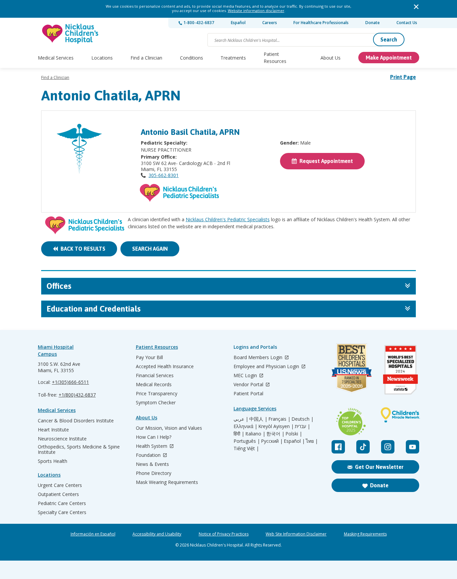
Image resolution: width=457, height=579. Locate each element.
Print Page (403, 77)
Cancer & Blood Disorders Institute (76, 420)
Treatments (233, 58)
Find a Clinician (146, 58)
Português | (247, 441)
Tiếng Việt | (246, 448)
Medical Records (154, 384)
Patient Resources (275, 57)
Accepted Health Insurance (165, 366)
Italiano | (255, 433)
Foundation (149, 455)
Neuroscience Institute (62, 438)
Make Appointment (389, 58)
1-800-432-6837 (198, 22)
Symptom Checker (156, 402)
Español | (294, 441)
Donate (372, 22)
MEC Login (246, 376)
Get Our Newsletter (379, 467)
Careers (269, 22)
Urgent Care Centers (60, 485)
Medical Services (56, 58)
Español (238, 22)
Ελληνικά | (245, 426)
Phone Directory (153, 473)
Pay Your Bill (149, 357)
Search (388, 39)
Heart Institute (53, 429)
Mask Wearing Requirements (167, 482)
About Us (331, 58)
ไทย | (312, 441)
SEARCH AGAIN (150, 249)
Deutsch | (302, 419)
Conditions (191, 58)
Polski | (293, 433)
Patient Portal (248, 393)
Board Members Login (259, 357)
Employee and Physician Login (267, 366)
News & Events (152, 464)
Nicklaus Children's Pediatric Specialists (228, 219)
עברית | (302, 426)
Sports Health (52, 461)
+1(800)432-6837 (77, 395)
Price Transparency (156, 393)
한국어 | (275, 433)
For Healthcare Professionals (321, 22)
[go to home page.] (70, 33)
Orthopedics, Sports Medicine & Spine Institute (79, 449)
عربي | (241, 419)
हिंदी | (239, 433)
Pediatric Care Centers (62, 503)
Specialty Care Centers (62, 512)
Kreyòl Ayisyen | (276, 426)
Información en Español (93, 534)
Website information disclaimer (256, 10)
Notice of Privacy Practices (224, 534)
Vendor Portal (249, 385)
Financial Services (155, 375)
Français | (279, 419)
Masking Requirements (365, 534)
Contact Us (406, 22)
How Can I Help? (153, 437)
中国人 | (258, 419)
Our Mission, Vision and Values (169, 428)
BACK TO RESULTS (81, 249)
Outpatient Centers (58, 494)
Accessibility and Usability (156, 534)
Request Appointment (325, 161)
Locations (102, 58)
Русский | (272, 441)
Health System (152, 446)
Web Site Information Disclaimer (296, 534)
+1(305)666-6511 (70, 382)
